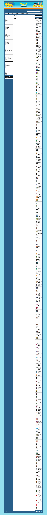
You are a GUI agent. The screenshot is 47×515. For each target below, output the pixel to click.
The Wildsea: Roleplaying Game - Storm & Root (40, 475)
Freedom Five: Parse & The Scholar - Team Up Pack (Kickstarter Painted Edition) (40, 328)
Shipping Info (7, 74)
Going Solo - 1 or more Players (9, 50)
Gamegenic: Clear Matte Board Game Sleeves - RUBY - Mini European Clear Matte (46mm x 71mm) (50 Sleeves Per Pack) (40, 496)
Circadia (39, 424)
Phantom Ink (39, 208)
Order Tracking (13, 13)
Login (8, 13)
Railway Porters (39, 56)
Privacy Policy (7, 72)
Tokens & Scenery (8, 49)
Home (5, 13)
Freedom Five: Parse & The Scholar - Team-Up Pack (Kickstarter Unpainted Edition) (40, 320)
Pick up (27, 13)
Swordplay (39, 243)
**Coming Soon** (8, 20)
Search (41, 11)
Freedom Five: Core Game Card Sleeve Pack (39, 354)
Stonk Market (39, 183)
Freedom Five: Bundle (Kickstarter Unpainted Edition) (39, 357)
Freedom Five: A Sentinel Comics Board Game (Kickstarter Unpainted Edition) (39, 364)
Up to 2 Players (7, 51)
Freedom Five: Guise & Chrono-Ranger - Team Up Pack (40, 334)
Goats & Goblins (39, 98)
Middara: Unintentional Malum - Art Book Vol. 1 (40, 291)
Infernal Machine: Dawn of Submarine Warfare (40, 149)
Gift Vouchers (7, 59)
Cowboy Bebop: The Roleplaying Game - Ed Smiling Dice (40, 415)
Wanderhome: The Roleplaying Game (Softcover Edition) (39, 215)
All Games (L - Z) (7, 28)
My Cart (10, 13)
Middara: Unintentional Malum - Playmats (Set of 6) (40, 281)
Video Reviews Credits (8, 64)
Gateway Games (7, 37)
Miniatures (7, 41)
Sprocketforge (39, 211)
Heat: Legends (39, 449)
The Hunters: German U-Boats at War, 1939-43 (39, 156)
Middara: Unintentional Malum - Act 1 (40, 297)
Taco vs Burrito (39, 443)
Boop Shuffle (39, 101)
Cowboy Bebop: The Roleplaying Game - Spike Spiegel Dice (40, 412)
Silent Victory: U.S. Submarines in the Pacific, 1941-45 (39, 134)
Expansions (7, 34)
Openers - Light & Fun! (8, 43)
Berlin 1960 (39, 104)
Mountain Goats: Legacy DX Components (39, 187)
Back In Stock (7, 22)
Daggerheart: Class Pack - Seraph (39, 390)
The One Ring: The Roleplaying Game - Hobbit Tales (40, 43)
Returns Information (8, 73)
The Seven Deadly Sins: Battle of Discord (39, 237)
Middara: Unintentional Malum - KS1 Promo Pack (40, 284)
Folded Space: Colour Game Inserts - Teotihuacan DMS (40, 121)
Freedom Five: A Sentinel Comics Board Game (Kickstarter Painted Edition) (39, 368)
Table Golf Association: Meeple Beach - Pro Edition (40, 76)
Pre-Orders (7, 21)
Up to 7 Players (7, 57)
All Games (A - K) (7, 27)
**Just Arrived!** (7, 19)
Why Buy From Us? (23, 13)
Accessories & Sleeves (8, 29)
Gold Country (39, 205)
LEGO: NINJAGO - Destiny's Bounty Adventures (39, 456)
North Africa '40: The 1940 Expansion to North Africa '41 (40, 146)
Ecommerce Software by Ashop (23, 513)
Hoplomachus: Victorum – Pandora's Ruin (40, 39)
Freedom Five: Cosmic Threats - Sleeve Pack (39, 351)
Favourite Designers (8, 36)
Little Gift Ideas (7, 42)
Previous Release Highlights (9, 44)
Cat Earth (39, 427)
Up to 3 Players (7, 52)
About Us (7, 66)
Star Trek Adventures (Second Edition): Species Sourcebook (40, 469)
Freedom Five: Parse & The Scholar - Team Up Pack (40, 324)
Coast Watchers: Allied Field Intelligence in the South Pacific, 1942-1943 (40, 170)
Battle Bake (39, 107)
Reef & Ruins (39, 130)
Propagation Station (39, 271)
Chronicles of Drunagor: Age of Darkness (39, 472)
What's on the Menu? (40, 59)
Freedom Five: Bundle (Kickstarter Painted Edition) (39, 360)
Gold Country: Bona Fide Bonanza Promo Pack (40, 202)
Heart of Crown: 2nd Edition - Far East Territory (40, 314)
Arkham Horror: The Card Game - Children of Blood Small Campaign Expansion (40, 174)
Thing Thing (39, 62)
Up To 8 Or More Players (8, 58)
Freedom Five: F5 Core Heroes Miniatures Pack (39, 340)
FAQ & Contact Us (18, 13)
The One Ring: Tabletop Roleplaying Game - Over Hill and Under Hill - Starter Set (40, 50)
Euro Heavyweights (8, 35)
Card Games (7, 26)
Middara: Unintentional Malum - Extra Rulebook (40, 287)
